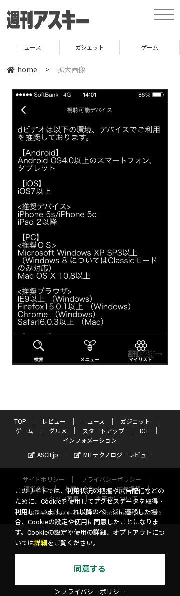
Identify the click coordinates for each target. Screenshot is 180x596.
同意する (90, 569)
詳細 (41, 543)
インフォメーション (90, 440)
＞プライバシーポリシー (90, 592)
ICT (144, 430)
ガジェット (72, 47)
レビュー (54, 421)
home (28, 69)
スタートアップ (103, 430)
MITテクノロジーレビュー (118, 454)
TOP (20, 421)
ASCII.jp (48, 454)
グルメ (58, 430)
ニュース (93, 421)
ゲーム (132, 47)
